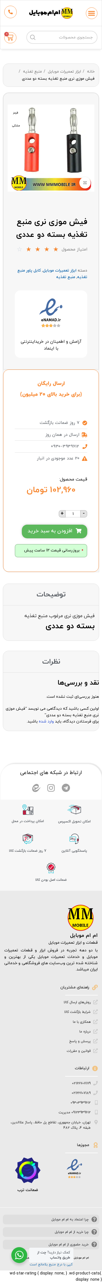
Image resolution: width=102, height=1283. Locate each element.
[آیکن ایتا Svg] (36, 788)
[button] (91, 13)
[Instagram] (51, 788)
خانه (90, 71)
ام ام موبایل (84, 935)
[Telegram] (66, 788)
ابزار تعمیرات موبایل (64, 71)
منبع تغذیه (32, 71)
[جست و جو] (32, 37)
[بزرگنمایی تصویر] (85, 182)
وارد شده (46, 721)
